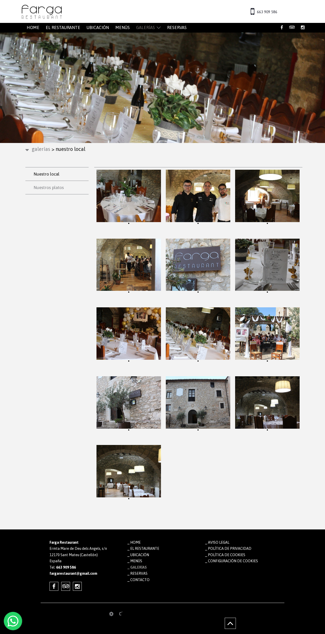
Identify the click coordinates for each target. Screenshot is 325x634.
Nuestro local (46, 174)
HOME (33, 27)
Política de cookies (226, 555)
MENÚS (122, 27)
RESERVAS (177, 27)
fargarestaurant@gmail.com (73, 573)
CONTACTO (140, 580)
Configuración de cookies (233, 561)
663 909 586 (267, 12)
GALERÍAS (145, 27)
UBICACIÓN (98, 27)
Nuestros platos (49, 187)
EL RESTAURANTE (63, 27)
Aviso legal (218, 542)
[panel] (111, 613)
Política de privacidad (229, 548)
